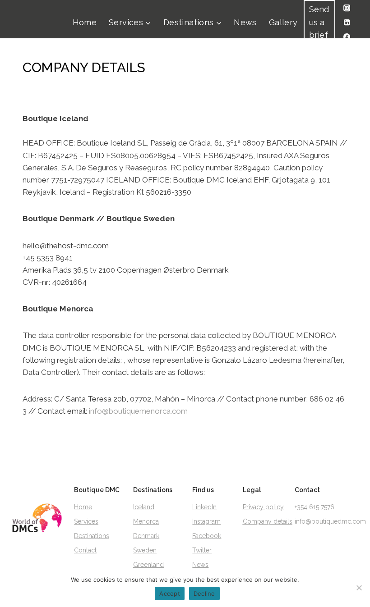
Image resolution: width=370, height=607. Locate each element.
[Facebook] (347, 37)
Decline (204, 593)
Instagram (206, 521)
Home (85, 22)
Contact (85, 550)
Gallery (283, 22)
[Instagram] (347, 8)
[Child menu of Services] (130, 22)
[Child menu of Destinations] (192, 22)
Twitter (202, 550)
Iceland (143, 507)
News (245, 22)
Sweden (145, 550)
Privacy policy (263, 507)
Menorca (146, 521)
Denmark (146, 535)
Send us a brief (319, 22)
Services (86, 521)
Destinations (91, 535)
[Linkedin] (347, 23)
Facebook (206, 535)
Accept (169, 593)
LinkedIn (204, 507)
